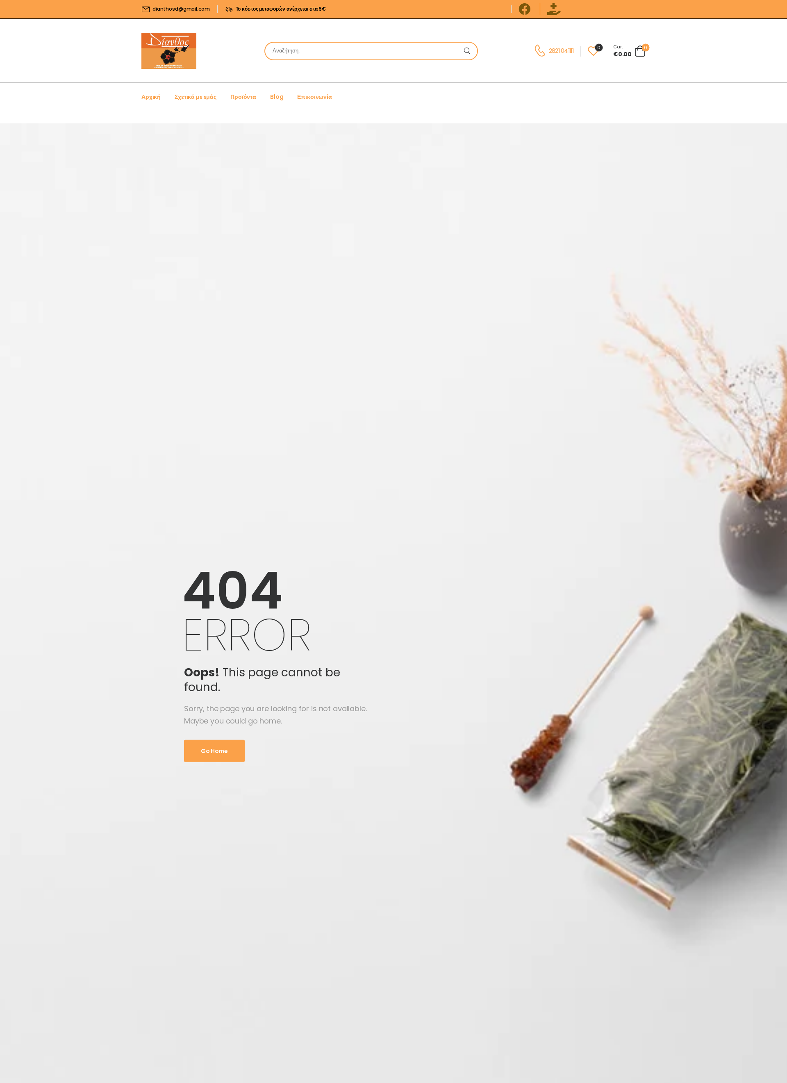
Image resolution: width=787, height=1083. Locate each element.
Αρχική (151, 97)
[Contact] (541, 51)
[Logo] (168, 51)
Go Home (214, 751)
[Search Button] (469, 51)
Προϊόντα (243, 97)
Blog (276, 97)
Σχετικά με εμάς (195, 97)
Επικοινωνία (314, 97)
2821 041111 (561, 51)
